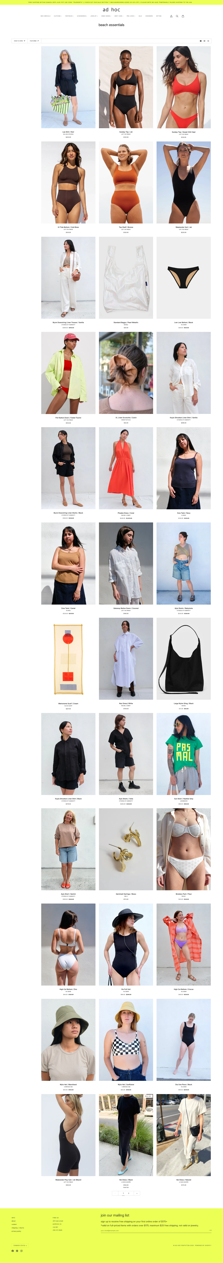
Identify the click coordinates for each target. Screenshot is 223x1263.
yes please (151, 632)
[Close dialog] (221, 2)
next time (151, 639)
